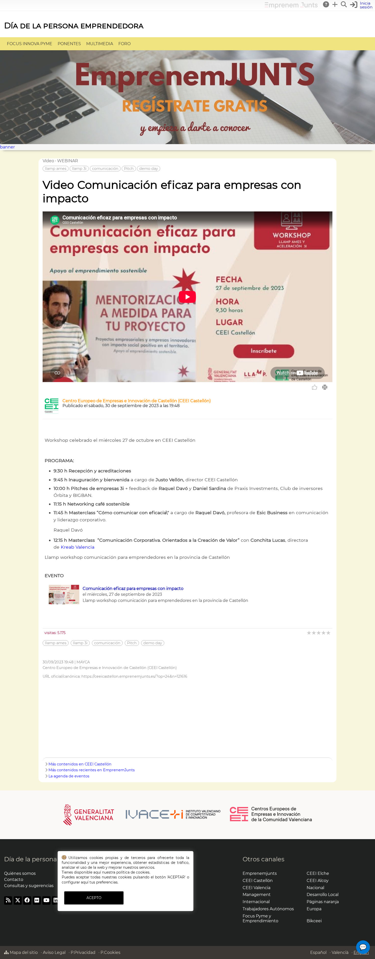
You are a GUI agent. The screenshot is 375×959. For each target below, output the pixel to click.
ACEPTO (93, 898)
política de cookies (132, 872)
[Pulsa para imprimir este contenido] (324, 387)
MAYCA (83, 662)
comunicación (105, 168)
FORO (124, 43)
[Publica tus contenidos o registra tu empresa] (335, 4)
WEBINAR (67, 160)
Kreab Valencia (77, 547)
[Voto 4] (323, 632)
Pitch (129, 168)
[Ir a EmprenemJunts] (291, 7)
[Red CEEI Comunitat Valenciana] (271, 820)
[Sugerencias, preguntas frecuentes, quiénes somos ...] (326, 4)
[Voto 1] (309, 632)
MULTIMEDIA (99, 43)
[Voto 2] (314, 632)
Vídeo (48, 160)
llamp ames (55, 168)
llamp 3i (79, 168)
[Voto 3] (319, 632)
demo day (148, 168)
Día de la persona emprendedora (73, 25)
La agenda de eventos (68, 776)
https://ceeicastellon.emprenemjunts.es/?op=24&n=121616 (134, 676)
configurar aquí (75, 882)
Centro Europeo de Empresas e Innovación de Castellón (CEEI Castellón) (136, 400)
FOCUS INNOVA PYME (29, 43)
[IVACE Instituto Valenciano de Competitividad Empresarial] (142, 814)
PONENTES (69, 43)
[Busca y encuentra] (344, 4)
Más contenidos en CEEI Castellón (79, 764)
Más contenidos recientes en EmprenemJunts (91, 770)
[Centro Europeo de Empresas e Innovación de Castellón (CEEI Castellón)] (51, 412)
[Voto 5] (328, 632)
